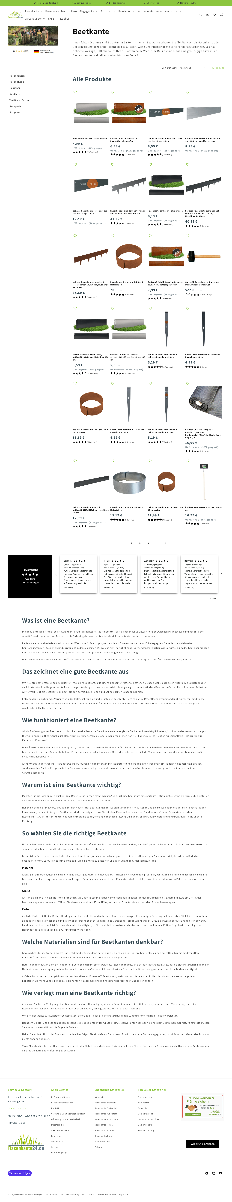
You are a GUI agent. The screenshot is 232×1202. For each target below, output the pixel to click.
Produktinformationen (62, 1102)
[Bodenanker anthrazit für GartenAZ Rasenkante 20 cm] (203, 329)
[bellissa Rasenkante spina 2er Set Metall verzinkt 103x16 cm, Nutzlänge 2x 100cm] (128, 185)
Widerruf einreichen (203, 1143)
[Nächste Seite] (165, 542)
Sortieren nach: (169, 67)
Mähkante (99, 1097)
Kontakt (55, 1108)
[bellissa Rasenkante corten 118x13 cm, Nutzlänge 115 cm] (166, 112)
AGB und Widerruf (60, 1130)
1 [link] (131, 542)
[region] (139, 574)
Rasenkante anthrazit (105, 1102)
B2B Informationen (60, 1097)
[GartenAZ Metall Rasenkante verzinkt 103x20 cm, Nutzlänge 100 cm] (128, 329)
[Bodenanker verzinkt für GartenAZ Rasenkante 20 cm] (128, 404)
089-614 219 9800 (17, 1108)
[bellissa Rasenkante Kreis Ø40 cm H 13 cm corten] (128, 256)
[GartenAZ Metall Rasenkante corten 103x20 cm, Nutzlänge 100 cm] (166, 256)
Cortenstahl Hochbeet (149, 1119)
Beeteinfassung (145, 1113)
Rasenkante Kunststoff (106, 1113)
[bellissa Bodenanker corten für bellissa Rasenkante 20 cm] (166, 329)
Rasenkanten (17, 75)
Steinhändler (57, 1141)
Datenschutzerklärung (70, 1194)
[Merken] (75, 92)
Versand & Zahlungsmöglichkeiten (68, 1113)
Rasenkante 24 (20, 1195)
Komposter (16, 106)
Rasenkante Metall (104, 1124)
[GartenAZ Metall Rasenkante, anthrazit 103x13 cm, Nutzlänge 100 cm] (166, 185)
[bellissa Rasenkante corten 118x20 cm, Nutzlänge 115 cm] (91, 185)
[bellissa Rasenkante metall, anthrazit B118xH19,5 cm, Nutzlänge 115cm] (91, 481)
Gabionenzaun (145, 1097)
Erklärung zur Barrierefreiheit (65, 1119)
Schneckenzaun (102, 1141)
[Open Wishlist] (214, 14)
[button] (33, 11)
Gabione (99, 1147)
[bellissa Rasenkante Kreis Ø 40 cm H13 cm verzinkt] (128, 481)
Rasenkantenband (104, 1136)
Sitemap (55, 1147)
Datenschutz (57, 1124)
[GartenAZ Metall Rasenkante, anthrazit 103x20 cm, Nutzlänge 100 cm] (91, 329)
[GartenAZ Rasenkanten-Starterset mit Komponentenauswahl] (203, 256)
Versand (92, 1194)
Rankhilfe (142, 1108)
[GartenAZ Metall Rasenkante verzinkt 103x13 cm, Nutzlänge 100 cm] (91, 112)
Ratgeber (14, 112)
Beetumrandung (146, 1130)
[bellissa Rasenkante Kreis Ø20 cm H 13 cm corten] (166, 481)
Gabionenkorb (145, 1124)
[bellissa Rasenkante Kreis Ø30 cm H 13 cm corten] (91, 404)
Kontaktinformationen (107, 1194)
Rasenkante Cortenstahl (106, 1108)
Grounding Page (59, 1152)
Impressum (56, 1136)
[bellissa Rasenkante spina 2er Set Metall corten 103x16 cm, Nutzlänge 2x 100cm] (91, 256)
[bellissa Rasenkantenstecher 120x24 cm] (203, 481)
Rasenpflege (16, 81)
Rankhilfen (15, 94)
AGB (84, 1194)
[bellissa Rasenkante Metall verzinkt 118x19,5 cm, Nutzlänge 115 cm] (203, 112)
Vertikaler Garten (19, 100)
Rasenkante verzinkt (105, 1130)
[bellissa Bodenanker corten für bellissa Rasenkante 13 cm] (166, 404)
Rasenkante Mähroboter (107, 1119)
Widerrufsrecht (51, 1194)
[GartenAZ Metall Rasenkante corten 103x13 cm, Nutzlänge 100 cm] (128, 112)
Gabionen (15, 88)
